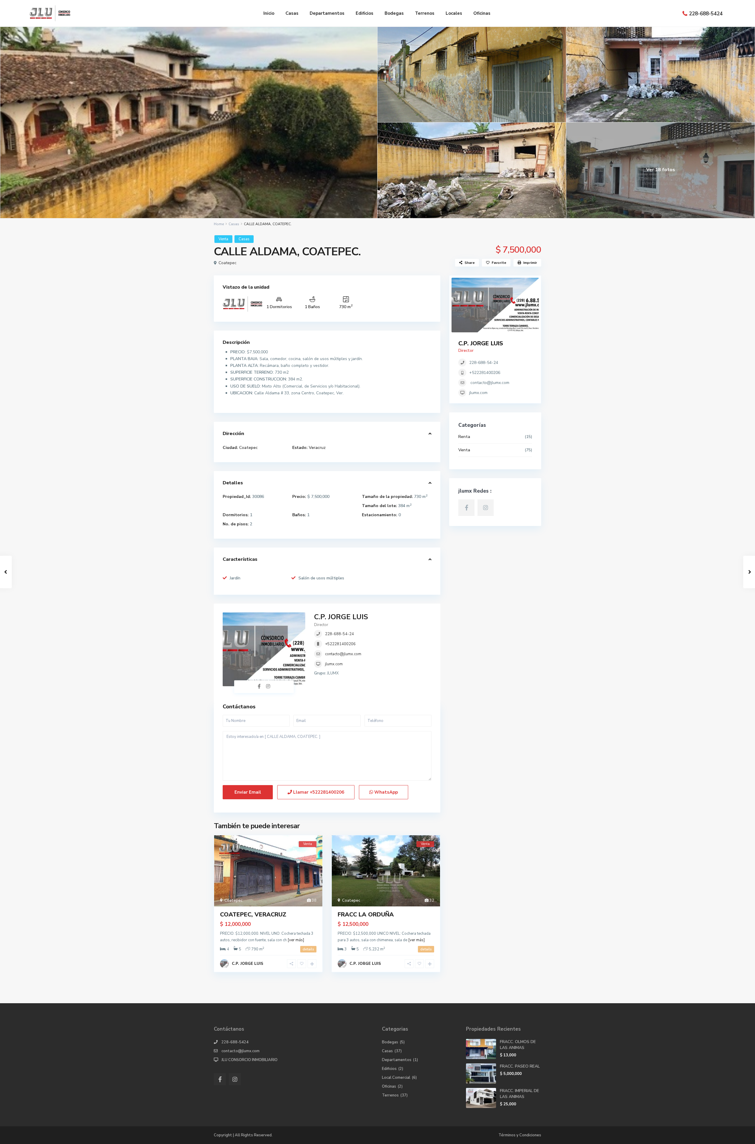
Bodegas (394, 13)
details (308, 949)
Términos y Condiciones (519, 1135)
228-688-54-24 (339, 634)
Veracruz (317, 447)
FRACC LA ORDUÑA (366, 915)
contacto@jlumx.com (343, 654)
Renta (464, 436)
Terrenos (424, 13)
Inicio (268, 13)
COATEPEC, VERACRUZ (253, 915)
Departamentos (327, 13)
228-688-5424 (706, 13)
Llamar (318, 792)
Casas (291, 13)
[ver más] (296, 940)
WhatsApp (385, 792)
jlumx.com (334, 664)
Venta (223, 239)
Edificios (364, 13)
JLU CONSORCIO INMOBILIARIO (249, 1060)
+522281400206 (340, 644)
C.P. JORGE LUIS (341, 617)
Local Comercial (396, 1077)
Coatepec (228, 263)
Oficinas (481, 13)
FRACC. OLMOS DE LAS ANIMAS (518, 1044)
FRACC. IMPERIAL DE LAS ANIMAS (519, 1093)
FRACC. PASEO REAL (520, 1066)
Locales (454, 13)
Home (219, 224)
